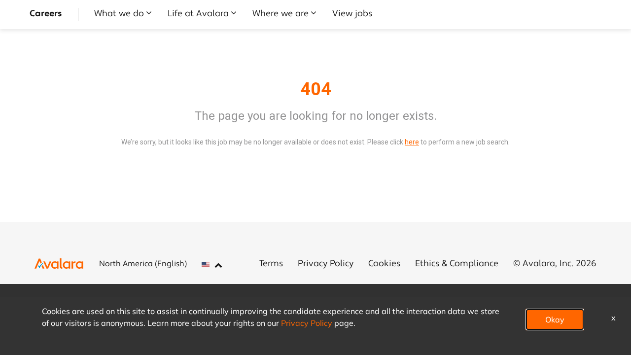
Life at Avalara (198, 14)
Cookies (384, 264)
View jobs (352, 14)
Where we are (280, 14)
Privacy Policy (325, 264)
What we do (119, 14)
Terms (271, 264)
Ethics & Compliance (456, 264)
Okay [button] (554, 319)
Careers (46, 14)
